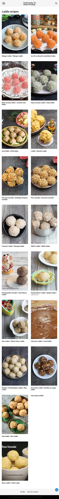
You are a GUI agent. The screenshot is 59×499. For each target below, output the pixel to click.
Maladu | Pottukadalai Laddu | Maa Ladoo (14, 388)
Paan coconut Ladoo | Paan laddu (42, 103)
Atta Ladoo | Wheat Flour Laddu (13, 341)
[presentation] (15, 34)
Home (22, 492)
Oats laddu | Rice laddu (10, 436)
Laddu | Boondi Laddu (39, 151)
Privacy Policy (47, 497)
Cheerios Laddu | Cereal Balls (41, 341)
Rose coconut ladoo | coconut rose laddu (14, 103)
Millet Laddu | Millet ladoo (40, 246)
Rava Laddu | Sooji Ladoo (11, 483)
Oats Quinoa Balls (37, 395)
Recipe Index (32, 492)
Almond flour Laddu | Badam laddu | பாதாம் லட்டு (44, 293)
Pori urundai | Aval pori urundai (42, 198)
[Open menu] (4, 3)
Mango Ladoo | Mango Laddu (12, 56)
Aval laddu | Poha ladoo (10, 151)
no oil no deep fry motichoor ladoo (43, 56)
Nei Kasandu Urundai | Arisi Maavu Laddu (14, 293)
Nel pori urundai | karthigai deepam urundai (14, 198)
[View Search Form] (56, 3)
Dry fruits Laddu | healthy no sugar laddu (43, 388)
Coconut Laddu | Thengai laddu (13, 246)
